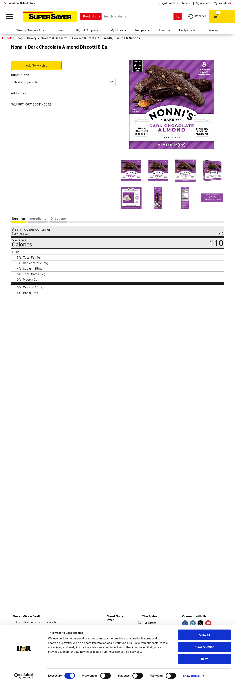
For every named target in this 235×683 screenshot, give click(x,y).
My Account (203, 3)
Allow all (204, 634)
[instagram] (193, 624)
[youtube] (208, 624)
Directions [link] (58, 218)
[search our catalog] (177, 16)
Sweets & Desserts (54, 38)
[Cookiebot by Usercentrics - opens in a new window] (24, 676)
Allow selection (204, 646)
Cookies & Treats (84, 38)
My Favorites (221, 3)
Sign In (164, 3)
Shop (19, 38)
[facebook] (185, 624)
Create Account (182, 3)
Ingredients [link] (37, 218)
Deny (204, 658)
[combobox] (91, 16)
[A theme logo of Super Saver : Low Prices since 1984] (50, 16)
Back (8, 38)
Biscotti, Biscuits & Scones (120, 38)
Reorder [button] (200, 16)
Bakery (31, 38)
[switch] (105, 676)
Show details (191, 675)
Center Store (147, 622)
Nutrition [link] (18, 218)
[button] (131, 170)
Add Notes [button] (18, 93)
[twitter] (200, 624)
